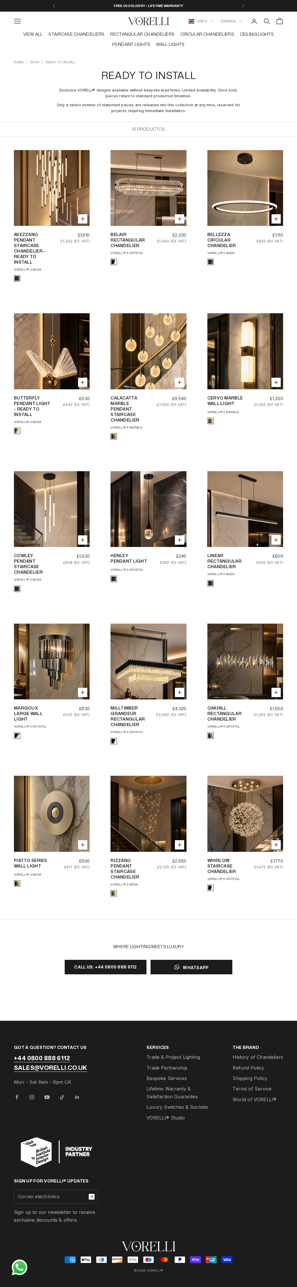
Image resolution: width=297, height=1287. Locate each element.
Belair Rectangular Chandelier (128, 240)
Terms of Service (252, 1089)
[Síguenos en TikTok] (62, 1097)
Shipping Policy (250, 1078)
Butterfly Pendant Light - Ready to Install (32, 406)
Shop (34, 62)
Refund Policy (248, 1068)
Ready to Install (61, 62)
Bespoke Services (166, 1078)
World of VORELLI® (254, 1099)
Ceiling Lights (257, 34)
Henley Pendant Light (129, 558)
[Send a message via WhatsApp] (19, 1267)
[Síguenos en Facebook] (17, 1097)
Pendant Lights (131, 44)
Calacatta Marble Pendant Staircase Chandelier (125, 409)
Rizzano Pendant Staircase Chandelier (125, 869)
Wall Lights (170, 44)
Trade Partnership (166, 1068)
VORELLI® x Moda (27, 269)
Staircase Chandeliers (76, 34)
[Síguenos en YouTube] (47, 1097)
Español (228, 21)
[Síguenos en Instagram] (32, 1097)
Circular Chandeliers (207, 34)
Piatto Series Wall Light (30, 863)
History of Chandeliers (258, 1057)
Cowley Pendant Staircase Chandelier (28, 564)
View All (33, 34)
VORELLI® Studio (165, 1118)
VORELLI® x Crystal (127, 253)
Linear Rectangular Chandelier (224, 561)
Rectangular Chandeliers (142, 34)
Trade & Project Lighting (173, 1057)
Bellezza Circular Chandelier (221, 240)
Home (18, 62)
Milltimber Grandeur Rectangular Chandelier (128, 716)
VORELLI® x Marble (126, 427)
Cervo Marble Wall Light (225, 400)
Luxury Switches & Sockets (177, 1107)
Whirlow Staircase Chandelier (221, 866)
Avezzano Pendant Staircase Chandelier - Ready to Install (30, 248)
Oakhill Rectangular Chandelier (224, 713)
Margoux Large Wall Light (28, 713)
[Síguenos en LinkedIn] (77, 1097)
